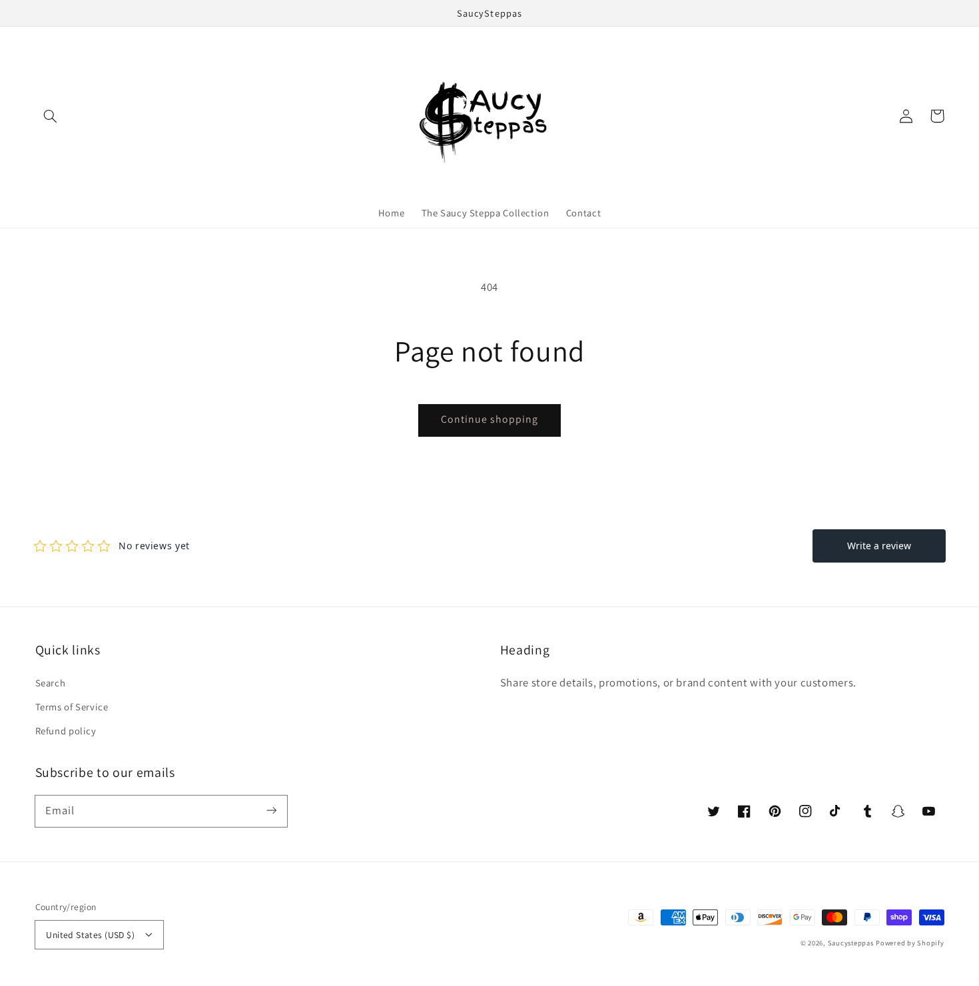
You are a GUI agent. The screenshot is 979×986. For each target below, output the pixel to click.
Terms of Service (72, 706)
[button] (50, 116)
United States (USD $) (90, 935)
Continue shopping (490, 419)
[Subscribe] (271, 811)
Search (50, 682)
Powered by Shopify (910, 942)
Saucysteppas (851, 942)
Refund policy (66, 730)
